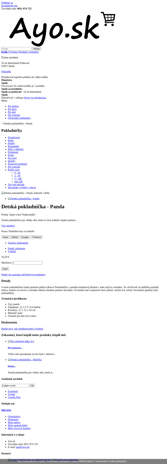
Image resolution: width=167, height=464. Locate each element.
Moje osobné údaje (17, 425)
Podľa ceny (14, 169)
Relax (11, 140)
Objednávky (14, 416)
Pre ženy (12, 109)
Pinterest (37, 237)
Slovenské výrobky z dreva (22, 187)
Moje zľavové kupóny (19, 428)
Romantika (13, 146)
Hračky (11, 161)
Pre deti (12, 112)
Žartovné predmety (17, 164)
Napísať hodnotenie (18, 242)
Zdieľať (14, 237)
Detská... (11, 366)
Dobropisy (13, 419)
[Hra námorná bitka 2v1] (21, 341)
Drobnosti (13, 152)
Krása (11, 155)
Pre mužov (13, 106)
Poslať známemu (16, 248)
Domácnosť (14, 137)
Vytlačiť (12, 251)
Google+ (25, 237)
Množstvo (6, 262)
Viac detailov (8, 225)
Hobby (11, 143)
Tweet (5, 237)
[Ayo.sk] (59, 45)
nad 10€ (18, 181)
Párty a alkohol (15, 149)
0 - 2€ (17, 172)
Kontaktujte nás (9, 5)
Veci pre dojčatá (16, 184)
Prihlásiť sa (7, 2)
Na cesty (12, 158)
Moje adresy (14, 422)
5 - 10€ (18, 178)
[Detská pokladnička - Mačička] (25, 359)
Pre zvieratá (14, 115)
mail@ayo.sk (23, 447)
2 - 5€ (17, 175)
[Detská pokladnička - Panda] (23, 198)
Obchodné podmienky (19, 118)
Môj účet (6, 410)
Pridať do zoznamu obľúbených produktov (23, 274)
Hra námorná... (15, 347)
